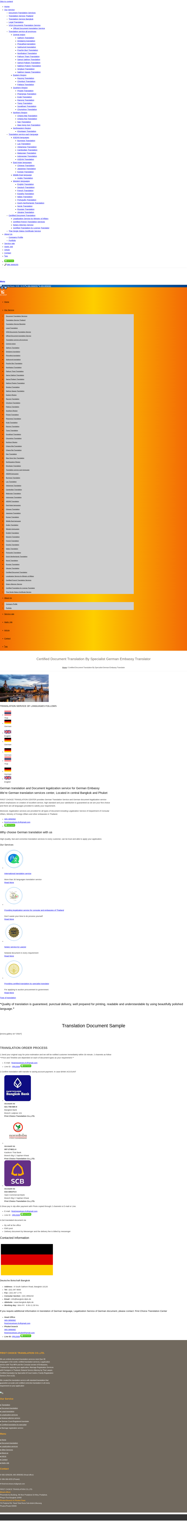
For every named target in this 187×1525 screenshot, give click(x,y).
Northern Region (20, 113)
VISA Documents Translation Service (24, 25)
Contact (7, 253)
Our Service (9, 10)
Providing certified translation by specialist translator (26, 984)
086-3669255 (12, 265)
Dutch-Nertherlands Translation (30, 203)
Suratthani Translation (26, 106)
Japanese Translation (26, 169)
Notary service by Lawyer (15, 947)
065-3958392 (46, 286)
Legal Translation (16, 22)
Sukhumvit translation (26, 47)
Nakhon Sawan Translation (29, 72)
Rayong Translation (25, 78)
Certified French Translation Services (29, 222)
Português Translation (26, 200)
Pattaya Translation (25, 84)
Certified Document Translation (22, 215)
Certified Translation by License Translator (31, 228)
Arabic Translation (25, 178)
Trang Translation (24, 103)
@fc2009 (16, 1067)
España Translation (25, 194)
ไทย (6, 256)
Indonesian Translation (27, 156)
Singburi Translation (26, 69)
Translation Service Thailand (21, 16)
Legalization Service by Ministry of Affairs (30, 219)
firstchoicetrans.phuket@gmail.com (19, 1333)
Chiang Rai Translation (27, 119)
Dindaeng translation (26, 41)
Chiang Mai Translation (27, 116)
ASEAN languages (21, 137)
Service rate (9, 243)
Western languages (21, 181)
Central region (19, 35)
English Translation (25, 184)
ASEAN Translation (25, 159)
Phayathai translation (26, 44)
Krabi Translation (24, 97)
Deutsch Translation (26, 187)
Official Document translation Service (29, 28)
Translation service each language (23, 134)
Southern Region (20, 88)
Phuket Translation (25, 91)
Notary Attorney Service (23, 225)
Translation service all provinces (22, 31)
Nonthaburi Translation (27, 53)
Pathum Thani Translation (28, 56)
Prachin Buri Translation (27, 50)
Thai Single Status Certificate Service (25, 231)
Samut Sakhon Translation (28, 59)
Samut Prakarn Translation (28, 63)
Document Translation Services (22, 13)
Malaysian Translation (26, 153)
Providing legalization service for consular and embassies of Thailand (34, 910)
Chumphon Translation (27, 109)
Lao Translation (24, 144)
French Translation (25, 191)
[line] (9, 261)
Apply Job (8, 247)
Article (7, 250)
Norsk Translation (24, 206)
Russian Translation (25, 209)
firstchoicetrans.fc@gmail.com (17, 822)
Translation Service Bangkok (21, 19)
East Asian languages (22, 162)
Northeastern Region (22, 128)
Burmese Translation (26, 141)
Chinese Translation (26, 165)
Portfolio (12, 240)
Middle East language (22, 175)
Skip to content (6, 1)
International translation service (17, 873)
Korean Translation (25, 172)
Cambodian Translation (27, 150)
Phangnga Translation (26, 94)
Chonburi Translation (26, 81)
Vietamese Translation (27, 147)
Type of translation (8, 998)
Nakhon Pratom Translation (29, 66)
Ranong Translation (25, 100)
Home (7, 7)
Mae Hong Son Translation (28, 125)
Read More (9, 882)
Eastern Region (19, 75)
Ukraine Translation (25, 212)
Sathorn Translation (25, 38)
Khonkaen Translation (26, 131)
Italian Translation (25, 197)
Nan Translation (24, 122)
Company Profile (16, 237)
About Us (8, 234)
